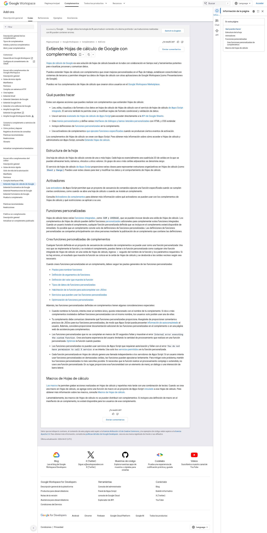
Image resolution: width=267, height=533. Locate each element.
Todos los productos (94, 3)
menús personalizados (68, 121)
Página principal (52, 3)
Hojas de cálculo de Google (59, 63)
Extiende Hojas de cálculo (97, 140)
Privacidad (58, 527)
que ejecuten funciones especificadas (104, 131)
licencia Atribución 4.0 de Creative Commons (121, 431)
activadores (56, 188)
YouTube (160, 500)
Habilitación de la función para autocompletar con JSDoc (79, 289)
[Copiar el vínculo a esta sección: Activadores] (67, 181)
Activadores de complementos (70, 196)
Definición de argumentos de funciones (71, 274)
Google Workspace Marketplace (144, 84)
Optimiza (71, 341)
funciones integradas (85, 218)
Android (75, 516)
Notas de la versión (49, 495)
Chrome (88, 516)
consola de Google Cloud (109, 495)
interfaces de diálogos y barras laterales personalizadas (121, 121)
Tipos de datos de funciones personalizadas (73, 284)
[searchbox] (18, 27)
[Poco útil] (182, 42)
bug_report (253, 11)
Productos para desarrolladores (54, 491)
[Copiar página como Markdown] (88, 54)
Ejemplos (58, 18)
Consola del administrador (109, 487)
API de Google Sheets (152, 116)
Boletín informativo (164, 491)
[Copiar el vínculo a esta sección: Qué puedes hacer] (77, 95)
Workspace (27, 3)
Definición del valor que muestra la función (72, 279)
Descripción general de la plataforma (57, 487)
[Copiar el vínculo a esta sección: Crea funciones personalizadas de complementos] (113, 239)
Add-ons (8, 12)
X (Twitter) (160, 495)
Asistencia (72, 18)
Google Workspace (70, 42)
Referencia (43, 18)
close (262, 11)
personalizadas (113, 221)
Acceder (260, 3)
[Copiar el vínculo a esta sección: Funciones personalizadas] (88, 211)
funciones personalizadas (87, 126)
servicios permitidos (128, 349)
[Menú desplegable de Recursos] (125, 3)
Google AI (140, 516)
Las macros (52, 385)
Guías (30, 18)
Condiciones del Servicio (51, 504)
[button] (18, 79)
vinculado (148, 389)
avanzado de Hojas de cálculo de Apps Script (89, 116)
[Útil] (178, 42)
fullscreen (258, 11)
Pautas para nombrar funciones (67, 269)
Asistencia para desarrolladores (55, 500)
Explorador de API (106, 500)
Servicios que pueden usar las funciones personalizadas (79, 295)
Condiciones (46, 527)
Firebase (101, 516)
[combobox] (217, 3)
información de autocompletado (162, 322)
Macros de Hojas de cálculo (111, 392)
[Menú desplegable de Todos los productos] (107, 3)
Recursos (117, 3)
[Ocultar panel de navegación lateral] (33, 528)
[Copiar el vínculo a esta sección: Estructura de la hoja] (80, 151)
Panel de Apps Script (107, 491)
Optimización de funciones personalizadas (72, 300)
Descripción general (13, 18)
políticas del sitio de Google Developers (102, 434)
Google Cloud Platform (120, 516)
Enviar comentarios (171, 49)
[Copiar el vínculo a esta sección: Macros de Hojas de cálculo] (91, 378)
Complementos (72, 3)
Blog (158, 487)
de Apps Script (83, 166)
